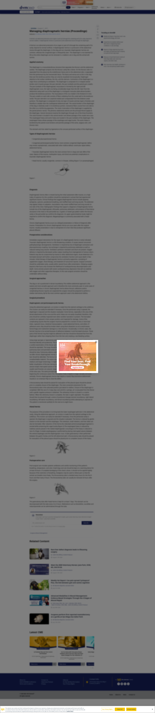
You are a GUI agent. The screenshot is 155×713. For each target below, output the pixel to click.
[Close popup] (96, 342)
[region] (77, 709)
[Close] (152, 709)
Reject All (119, 709)
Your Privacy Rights (107, 709)
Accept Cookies (131, 709)
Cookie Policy (69, 711)
